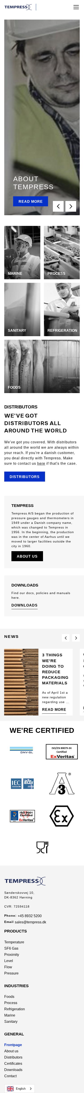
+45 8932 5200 (30, 916)
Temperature (14, 942)
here (41, 463)
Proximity (11, 954)
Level (8, 961)
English (21, 1088)
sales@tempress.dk (30, 922)
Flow (8, 967)
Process (10, 1003)
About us (27, 556)
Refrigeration (14, 1009)
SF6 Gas (11, 948)
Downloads (24, 605)
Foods (9, 997)
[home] (20, 7)
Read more (31, 201)
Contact (10, 1076)
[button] (75, 7)
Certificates (13, 1063)
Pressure (11, 973)
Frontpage (13, 1045)
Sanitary (10, 1021)
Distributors (25, 477)
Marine (9, 1015)
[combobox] (19, 1088)
